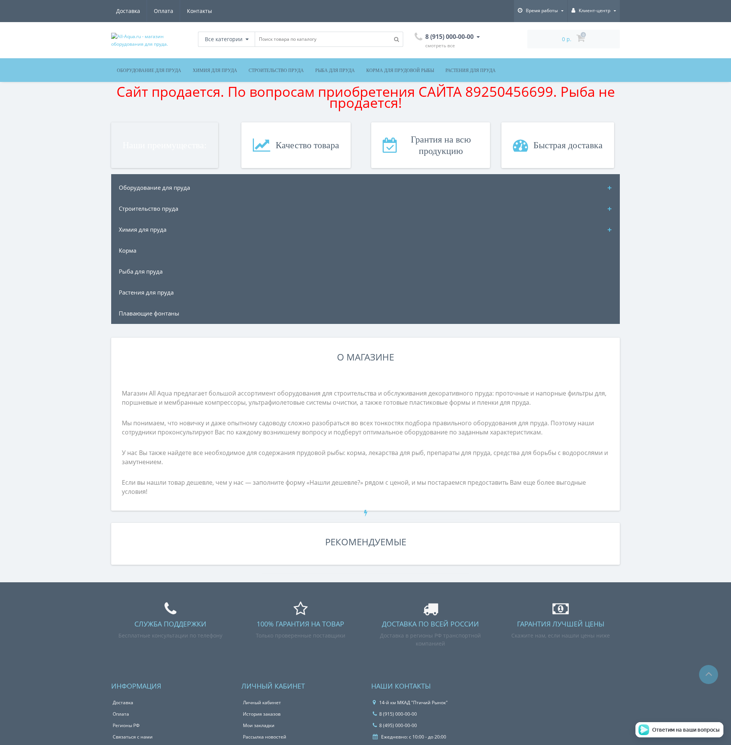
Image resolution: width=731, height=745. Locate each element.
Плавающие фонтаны (149, 313)
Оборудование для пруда (149, 70)
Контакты (199, 10)
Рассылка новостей (264, 737)
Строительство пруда (276, 70)
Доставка (128, 10)
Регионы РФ (126, 725)
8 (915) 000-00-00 (398, 714)
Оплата (163, 10)
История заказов (262, 714)
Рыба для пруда (335, 70)
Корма (127, 250)
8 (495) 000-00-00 (398, 725)
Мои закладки (259, 725)
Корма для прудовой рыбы (400, 70)
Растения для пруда (470, 70)
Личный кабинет (262, 702)
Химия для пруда (215, 70)
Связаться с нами (133, 737)
